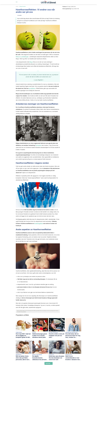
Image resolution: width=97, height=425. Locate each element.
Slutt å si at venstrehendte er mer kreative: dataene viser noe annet (72, 357)
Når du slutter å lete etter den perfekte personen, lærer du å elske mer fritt (22, 357)
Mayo (31, 62)
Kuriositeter (68, 354)
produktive (32, 88)
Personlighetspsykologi (71, 332)
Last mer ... (48, 363)
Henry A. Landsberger (22, 56)
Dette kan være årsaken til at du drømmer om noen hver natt (56, 357)
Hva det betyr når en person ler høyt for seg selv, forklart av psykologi (72, 335)
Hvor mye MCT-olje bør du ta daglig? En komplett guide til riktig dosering (23, 335)
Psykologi (51, 354)
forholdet (38, 145)
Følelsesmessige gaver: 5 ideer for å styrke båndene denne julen (39, 335)
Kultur (17, 6)
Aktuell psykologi (53, 332)
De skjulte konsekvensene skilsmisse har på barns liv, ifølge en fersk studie (40, 357)
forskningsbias (38, 223)
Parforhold (18, 354)
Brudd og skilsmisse (37, 354)
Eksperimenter (23, 6)
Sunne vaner (19, 332)
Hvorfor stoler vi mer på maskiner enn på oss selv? (56, 335)
